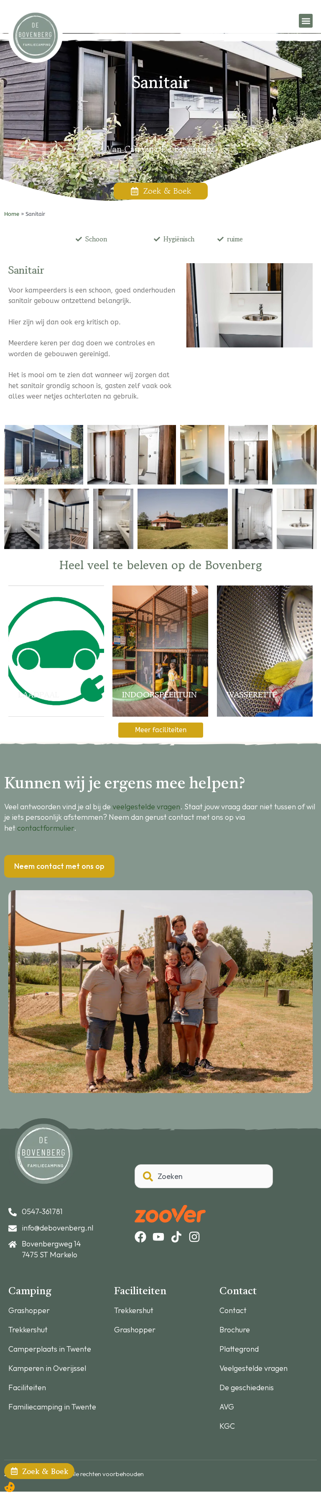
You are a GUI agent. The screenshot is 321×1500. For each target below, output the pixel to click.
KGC (227, 1426)
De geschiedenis (246, 1387)
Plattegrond (239, 1349)
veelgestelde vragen (146, 806)
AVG (226, 1407)
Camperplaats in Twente (49, 1349)
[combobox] (204, 1176)
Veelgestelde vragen (253, 1368)
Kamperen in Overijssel (47, 1368)
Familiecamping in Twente (52, 1407)
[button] (306, 21)
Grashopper (29, 1310)
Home (11, 214)
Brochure (234, 1330)
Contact (233, 1310)
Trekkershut (28, 1330)
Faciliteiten (27, 1387)
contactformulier (45, 828)
